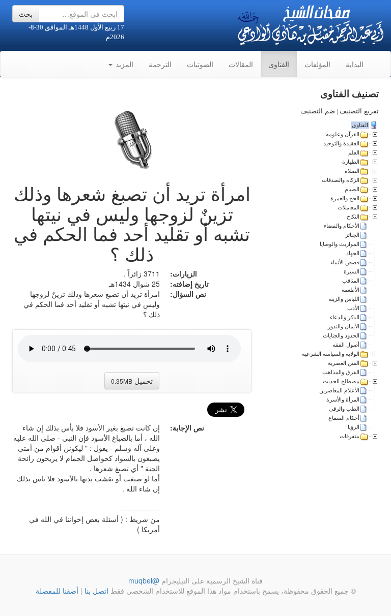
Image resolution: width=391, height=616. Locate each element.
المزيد (123, 64)
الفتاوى (278, 64)
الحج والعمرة (344, 198)
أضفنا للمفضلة (57, 591)
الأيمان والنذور (343, 326)
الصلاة (352, 171)
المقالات (241, 64)
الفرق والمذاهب (340, 372)
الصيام (352, 189)
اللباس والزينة (343, 299)
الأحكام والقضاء (341, 226)
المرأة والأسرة (342, 399)
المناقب (350, 281)
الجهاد (352, 253)
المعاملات (348, 207)
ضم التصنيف (317, 111)
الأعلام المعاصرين (339, 390)
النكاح (353, 216)
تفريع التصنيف (359, 111)
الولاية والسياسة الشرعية (330, 354)
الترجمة (160, 64)
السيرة (351, 271)
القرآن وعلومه (342, 134)
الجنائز (352, 235)
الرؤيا (353, 427)
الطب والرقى (344, 409)
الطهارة (350, 162)
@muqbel (143, 580)
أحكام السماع (343, 418)
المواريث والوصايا (339, 244)
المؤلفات (317, 64)
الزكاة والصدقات (340, 180)
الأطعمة (350, 290)
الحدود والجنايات (341, 335)
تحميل (132, 381)
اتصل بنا (95, 591)
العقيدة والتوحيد (341, 143)
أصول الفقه (345, 345)
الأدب (353, 308)
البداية (355, 64)
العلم (353, 152)
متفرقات (349, 436)
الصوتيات (200, 64)
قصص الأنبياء (344, 262)
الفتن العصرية (343, 363)
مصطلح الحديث (341, 381)
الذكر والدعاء (344, 317)
